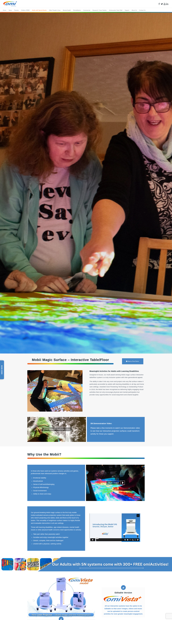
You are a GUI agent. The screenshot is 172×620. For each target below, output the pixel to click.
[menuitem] (4, 10)
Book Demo (2, 369)
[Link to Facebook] (159, 4)
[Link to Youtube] (164, 4)
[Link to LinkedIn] (167, 4)
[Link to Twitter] (162, 4)
